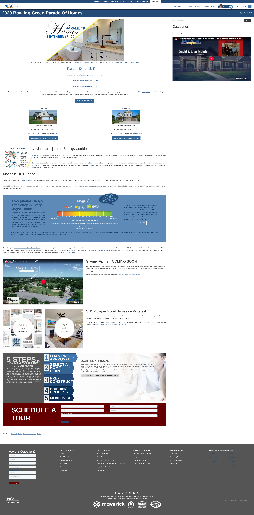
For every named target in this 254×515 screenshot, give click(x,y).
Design (20, 434)
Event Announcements (29, 434)
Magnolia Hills (26, 180)
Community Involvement (177, 457)
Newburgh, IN (213, 457)
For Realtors (174, 463)
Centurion (112, 163)
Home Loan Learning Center (107, 375)
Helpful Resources (210, 6)
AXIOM (145, 498)
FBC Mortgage (87, 375)
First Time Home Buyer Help (142, 453)
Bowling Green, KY (234, 457)
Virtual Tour (54, 133)
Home (62, 453)
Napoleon (91, 165)
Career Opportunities (176, 460)
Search (247, 20)
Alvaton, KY (232, 453)
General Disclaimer (243, 500)
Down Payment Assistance (141, 463)
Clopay (137, 163)
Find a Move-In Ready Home (106, 460)
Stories (39, 434)
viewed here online (69, 252)
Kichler (137, 186)
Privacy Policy (234, 500)
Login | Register (242, 6)
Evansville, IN (213, 453)
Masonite (150, 163)
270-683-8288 (150, 496)
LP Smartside (120, 163)
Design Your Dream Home (105, 467)
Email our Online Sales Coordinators (128, 274)
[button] (249, 6)
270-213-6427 (138, 496)
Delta (152, 186)
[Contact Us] (225, 6)
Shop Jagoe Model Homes (129, 316)
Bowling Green (146, 92)
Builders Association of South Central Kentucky (125, 62)
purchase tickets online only (107, 250)
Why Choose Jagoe (66, 460)
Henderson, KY (233, 461)
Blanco (121, 186)
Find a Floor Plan (102, 457)
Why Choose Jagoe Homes (193, 6)
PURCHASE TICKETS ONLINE (84, 100)
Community (14, 434)
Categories (175, 30)
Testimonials (64, 467)
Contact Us (63, 470)
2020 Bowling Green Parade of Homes (83, 62)
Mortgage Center (138, 457)
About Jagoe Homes (66, 457)
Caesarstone (88, 186)
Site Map (227, 500)
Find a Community (102, 453)
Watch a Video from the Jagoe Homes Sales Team (43, 138)
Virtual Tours (101, 470)
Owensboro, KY (233, 465)
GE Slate (106, 186)
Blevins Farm (35, 155)
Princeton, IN (213, 461)
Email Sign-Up (174, 453)
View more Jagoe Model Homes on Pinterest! (112, 324)
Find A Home (177, 6)
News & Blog (64, 463)
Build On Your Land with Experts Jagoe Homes (111, 463)
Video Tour (36, 133)
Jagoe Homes (121, 498)
